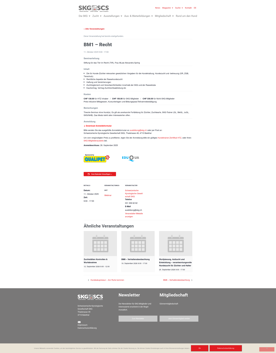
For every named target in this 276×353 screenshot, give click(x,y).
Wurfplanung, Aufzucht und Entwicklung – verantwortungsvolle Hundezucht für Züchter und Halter (175, 262)
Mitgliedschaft (163, 16)
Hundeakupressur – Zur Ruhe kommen (107, 279)
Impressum (82, 325)
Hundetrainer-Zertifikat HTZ (169, 137)
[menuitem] (195, 7)
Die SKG (83, 16)
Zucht (95, 16)
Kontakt (188, 8)
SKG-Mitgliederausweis (94, 140)
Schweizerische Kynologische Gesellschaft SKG (134, 193)
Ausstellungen (112, 16)
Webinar (107, 195)
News (157, 8)
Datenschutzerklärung (87, 328)
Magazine (166, 8)
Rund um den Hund (186, 16)
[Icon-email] (79, 322)
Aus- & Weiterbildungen (137, 16)
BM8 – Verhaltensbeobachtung (135, 259)
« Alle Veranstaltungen (94, 28)
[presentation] (100, 243)
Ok (200, 348)
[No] (266, 349)
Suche (178, 8)
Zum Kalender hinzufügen (100, 174)
